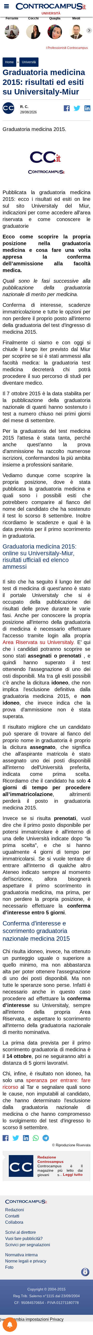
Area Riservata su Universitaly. (39, 642)
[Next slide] (89, 30)
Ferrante (12, 18)
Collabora (14, 1222)
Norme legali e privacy (25, 1261)
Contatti (12, 1216)
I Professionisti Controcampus (67, 48)
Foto (9, 1267)
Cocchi (33, 18)
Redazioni (14, 1210)
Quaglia (54, 18)
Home (9, 62)
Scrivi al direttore (20, 1232)
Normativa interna (21, 1255)
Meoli (76, 18)
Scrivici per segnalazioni (27, 1245)
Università (51, 13)
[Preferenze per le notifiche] (10, 1324)
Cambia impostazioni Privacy (37, 1319)
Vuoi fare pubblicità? (24, 1239)
